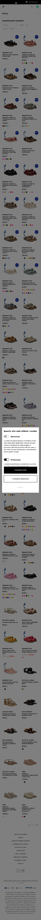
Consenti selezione (20, 479)
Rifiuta (20, 487)
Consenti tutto (20, 470)
